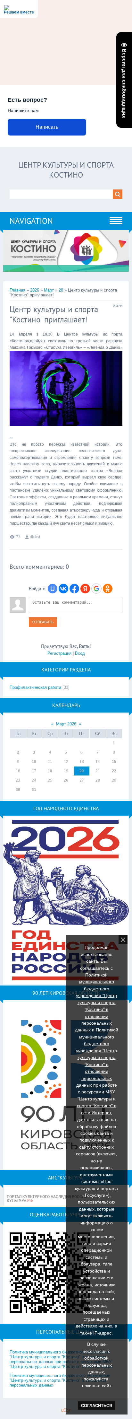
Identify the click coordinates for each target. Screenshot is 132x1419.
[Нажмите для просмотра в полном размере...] (66, 431)
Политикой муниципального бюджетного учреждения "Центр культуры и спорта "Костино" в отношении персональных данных (96, 1002)
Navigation (31, 221)
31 (34, 789)
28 (97, 780)
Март (49, 290)
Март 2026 (66, 724)
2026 (34, 290)
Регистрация (59, 653)
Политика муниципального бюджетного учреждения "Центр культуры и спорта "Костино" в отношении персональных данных (60, 1380)
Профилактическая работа (35, 687)
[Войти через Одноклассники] (107, 588)
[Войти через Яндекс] (85, 588)
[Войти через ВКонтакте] (63, 588)
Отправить (43, 622)
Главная (17, 290)
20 (61, 290)
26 (66, 780)
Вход (80, 653)
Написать (47, 127)
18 (50, 771)
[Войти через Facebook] (74, 588)
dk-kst (35, 537)
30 (18, 789)
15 (114, 761)
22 (114, 771)
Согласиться (96, 1405)
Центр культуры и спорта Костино (66, 170)
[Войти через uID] (52, 588)
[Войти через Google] (96, 588)
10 (34, 761)
